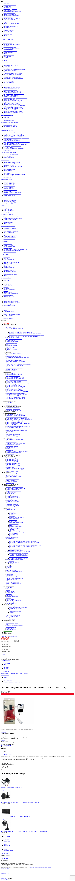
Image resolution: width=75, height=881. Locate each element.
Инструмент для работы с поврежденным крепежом (22, 546)
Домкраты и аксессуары (10, 10)
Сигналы (6, 171)
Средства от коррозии (9, 55)
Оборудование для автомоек (11, 301)
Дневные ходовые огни (9, 201)
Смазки (5, 53)
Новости (6, 664)
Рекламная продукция (9, 32)
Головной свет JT (8, 191)
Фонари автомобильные (10, 208)
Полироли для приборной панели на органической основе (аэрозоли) (26, 335)
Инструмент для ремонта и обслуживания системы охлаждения (25, 547)
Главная (5, 677)
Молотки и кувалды (14, 524)
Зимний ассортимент (9, 59)
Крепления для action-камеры (11, 175)
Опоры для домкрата (9, 120)
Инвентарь (12, 619)
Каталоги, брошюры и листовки (12, 314)
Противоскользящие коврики (11, 127)
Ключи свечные (13, 521)
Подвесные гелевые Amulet (10, 90)
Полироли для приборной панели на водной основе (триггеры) (25, 333)
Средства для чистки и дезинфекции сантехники (16, 75)
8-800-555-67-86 (4, 853)
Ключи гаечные (13, 520)
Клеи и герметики (8, 49)
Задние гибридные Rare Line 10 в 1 (12, 146)
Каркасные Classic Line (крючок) (12, 139)
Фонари (5, 22)
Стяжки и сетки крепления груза (12, 268)
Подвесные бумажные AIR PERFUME (13, 112)
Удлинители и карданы (15, 530)
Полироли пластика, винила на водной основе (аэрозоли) (23, 336)
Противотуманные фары (10, 200)
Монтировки (12, 535)
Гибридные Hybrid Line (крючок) (12, 140)
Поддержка (6, 671)
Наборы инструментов (9, 246)
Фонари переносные (9, 210)
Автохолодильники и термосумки (12, 18)
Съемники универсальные (16, 550)
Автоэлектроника (8, 17)
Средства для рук (8, 56)
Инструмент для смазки (15, 549)
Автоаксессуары (8, 28)
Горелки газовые (8, 244)
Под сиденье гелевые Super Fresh (12, 104)
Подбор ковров (7, 223)
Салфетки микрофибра (9, 289)
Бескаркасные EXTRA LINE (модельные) (14, 135)
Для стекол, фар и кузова (10, 47)
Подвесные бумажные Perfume (11, 103)
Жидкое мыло (7, 66)
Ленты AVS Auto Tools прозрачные (18, 558)
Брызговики (7, 257)
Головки (11, 514)
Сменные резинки (8, 147)
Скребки (6, 291)
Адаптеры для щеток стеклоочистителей (14, 148)
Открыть (3, 790)
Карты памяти (7, 177)
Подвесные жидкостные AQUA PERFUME (14, 106)
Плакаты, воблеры (8, 315)
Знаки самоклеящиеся (9, 259)
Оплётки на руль (8, 263)
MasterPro (6, 57)
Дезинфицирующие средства (11, 65)
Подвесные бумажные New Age (11, 88)
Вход (2, 660)
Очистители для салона (15, 331)
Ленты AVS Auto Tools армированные (18, 553)
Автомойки (12, 612)
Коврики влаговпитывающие (11, 220)
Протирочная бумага (9, 296)
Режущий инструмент (14, 528)
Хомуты (11, 563)
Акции (5, 665)
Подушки (6, 275)
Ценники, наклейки (8, 318)
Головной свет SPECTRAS (10, 187)
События (6, 849)
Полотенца (6, 287)
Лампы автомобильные (9, 19)
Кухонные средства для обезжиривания (13, 78)
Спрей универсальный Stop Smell (12, 99)
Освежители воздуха (9, 81)
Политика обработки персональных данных (40, 867)
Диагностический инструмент (17, 539)
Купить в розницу (23, 673)
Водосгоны (6, 280)
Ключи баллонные (14, 518)
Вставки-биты (12, 513)
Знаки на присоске (8, 261)
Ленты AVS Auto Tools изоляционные (18, 557)
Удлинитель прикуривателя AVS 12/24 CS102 (12, 787)
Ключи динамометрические (16, 522)
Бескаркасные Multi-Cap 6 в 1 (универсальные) (15, 136)
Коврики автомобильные (10, 24)
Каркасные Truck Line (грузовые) (12, 143)
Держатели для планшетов (10, 126)
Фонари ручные (7, 211)
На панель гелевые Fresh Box (11, 96)
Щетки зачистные (13, 534)
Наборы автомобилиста (9, 239)
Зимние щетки (7, 284)
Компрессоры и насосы (9, 13)
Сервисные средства (9, 52)
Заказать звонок (4, 673)
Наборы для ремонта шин (10, 233)
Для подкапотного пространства (12, 44)
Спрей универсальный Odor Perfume (13, 111)
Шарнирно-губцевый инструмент (17, 532)
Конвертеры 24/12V (8, 156)
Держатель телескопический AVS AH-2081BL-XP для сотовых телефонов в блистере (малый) (24, 831)
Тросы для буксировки (9, 236)
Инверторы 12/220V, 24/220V (11, 155)
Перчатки (11, 561)
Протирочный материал (15, 617)
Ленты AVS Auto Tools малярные (17, 554)
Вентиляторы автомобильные (11, 163)
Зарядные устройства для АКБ (11, 23)
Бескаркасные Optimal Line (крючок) (13, 134)
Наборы (5, 60)
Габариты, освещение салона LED (12, 194)
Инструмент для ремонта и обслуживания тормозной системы (25, 545)
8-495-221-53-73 (4, 858)
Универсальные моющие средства (12, 77)
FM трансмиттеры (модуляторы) (12, 162)
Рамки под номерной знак (10, 267)
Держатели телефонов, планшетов (12, 11)
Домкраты (6, 117)
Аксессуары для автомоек (15, 608)
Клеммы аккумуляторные (10, 237)
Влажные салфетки (8, 295)
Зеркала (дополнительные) (10, 272)
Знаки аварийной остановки (11, 231)
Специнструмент (8, 248)
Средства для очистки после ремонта (13, 74)
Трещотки (11, 529)
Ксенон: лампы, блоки (9, 195)
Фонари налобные (8, 209)
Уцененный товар (8, 34)
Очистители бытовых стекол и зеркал (13, 73)
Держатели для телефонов (10, 125)
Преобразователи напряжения (11, 15)
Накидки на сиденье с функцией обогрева (14, 174)
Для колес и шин (8, 43)
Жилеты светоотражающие (10, 229)
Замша (5, 283)
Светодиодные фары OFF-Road (11, 203)
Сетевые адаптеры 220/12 (10, 157)
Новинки (6, 35)
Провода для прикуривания (10, 235)
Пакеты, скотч (7, 316)
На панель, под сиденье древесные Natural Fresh (15, 98)
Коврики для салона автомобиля (12, 216)
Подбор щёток (7, 150)
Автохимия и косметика (10, 5)
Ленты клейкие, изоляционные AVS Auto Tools (15, 249)
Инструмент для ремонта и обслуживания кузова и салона (24, 542)
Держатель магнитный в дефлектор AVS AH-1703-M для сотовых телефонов (20, 802)
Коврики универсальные (10, 219)
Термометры (7, 173)
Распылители (7, 288)
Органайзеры (7, 264)
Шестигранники (13, 533)
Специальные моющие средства (12, 79)
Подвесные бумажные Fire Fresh (12, 87)
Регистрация (7, 660)
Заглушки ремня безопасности (11, 262)
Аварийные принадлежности (11, 26)
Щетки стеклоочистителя (10, 14)
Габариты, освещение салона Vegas (12, 192)
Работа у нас (7, 841)
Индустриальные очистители (11, 67)
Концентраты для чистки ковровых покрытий (15, 69)
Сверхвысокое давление (15, 611)
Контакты (6, 669)
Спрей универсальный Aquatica (11, 109)
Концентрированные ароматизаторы (13, 107)
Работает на (4, 878)
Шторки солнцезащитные (10, 271)
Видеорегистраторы (9, 165)
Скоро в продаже (8, 36)
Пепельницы (7, 266)
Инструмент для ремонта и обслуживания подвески (22, 543)
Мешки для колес (8, 285)
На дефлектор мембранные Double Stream (14, 94)
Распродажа (6, 3)
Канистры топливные (9, 232)
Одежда (5, 312)
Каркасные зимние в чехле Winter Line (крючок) (15, 144)
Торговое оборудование (9, 311)
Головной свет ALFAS (9, 186)
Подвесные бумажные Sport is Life (12, 102)
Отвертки (11, 525)
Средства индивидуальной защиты (12, 250)
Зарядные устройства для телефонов (13, 166)
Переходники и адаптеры (15, 526)
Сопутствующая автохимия (10, 304)
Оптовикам (6, 667)
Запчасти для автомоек (15, 609)
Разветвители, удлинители (10, 9)
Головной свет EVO (9, 188)
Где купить (6, 668)
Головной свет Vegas (9, 182)
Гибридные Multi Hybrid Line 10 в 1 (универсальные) (17, 142)
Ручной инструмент (8, 245)
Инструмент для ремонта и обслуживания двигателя (22, 541)
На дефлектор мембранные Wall (11, 95)
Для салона (6, 45)
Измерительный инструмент (16, 517)
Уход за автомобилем (9, 30)
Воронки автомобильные (10, 228)
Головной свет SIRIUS (9, 184)
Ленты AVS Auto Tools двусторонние (18, 555)
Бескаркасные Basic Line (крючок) (12, 132)
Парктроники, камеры (9, 169)
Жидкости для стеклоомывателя (11, 48)
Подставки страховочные (10, 118)
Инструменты (7, 27)
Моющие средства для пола (10, 70)
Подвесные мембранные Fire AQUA (13, 91)
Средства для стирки (9, 82)
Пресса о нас (7, 845)
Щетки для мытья (8, 292)
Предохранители (8, 170)
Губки (5, 281)
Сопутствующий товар (9, 305)
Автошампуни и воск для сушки (12, 41)
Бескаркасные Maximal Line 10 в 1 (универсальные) (16, 138)
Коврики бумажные (8, 222)
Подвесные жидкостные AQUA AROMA (14, 108)
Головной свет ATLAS (9, 183)
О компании (7, 663)
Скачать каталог (5, 675)
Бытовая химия (7, 6)
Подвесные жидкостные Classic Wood (13, 100)
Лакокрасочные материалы (10, 51)
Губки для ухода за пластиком (11, 293)
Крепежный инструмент (10, 252)
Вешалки (6, 258)
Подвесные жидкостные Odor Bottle (12, 92)
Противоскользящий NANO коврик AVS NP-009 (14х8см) (15, 816)
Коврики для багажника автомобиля (13, 218)
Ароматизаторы (7, 7)
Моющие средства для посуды (11, 71)
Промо (5, 310)
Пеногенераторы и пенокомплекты (18, 607)
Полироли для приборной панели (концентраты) (21, 332)
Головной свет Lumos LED (10, 190)
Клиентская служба (14, 673)
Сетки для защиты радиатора (11, 274)
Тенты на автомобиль (9, 270)
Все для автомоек (8, 31)
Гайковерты (12, 516)
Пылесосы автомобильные (10, 167)
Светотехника (7, 21)
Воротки (11, 512)
